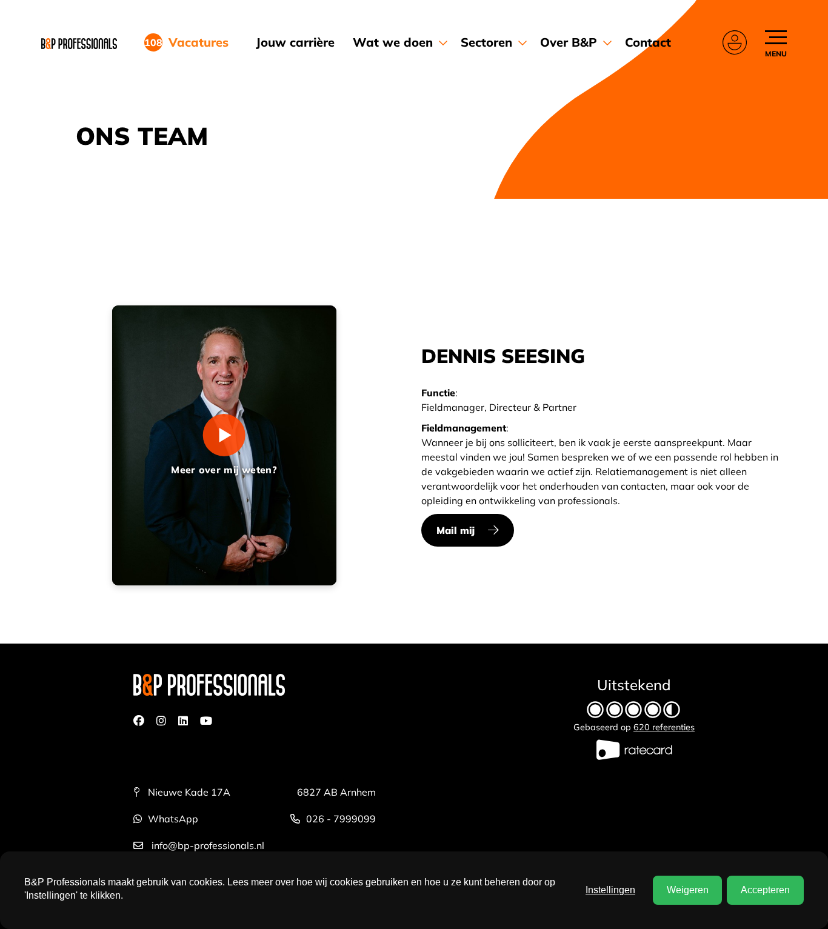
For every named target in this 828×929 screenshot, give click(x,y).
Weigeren (688, 890)
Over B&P (568, 42)
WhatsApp (173, 819)
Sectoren (486, 42)
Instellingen (610, 890)
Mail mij (455, 530)
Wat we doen (393, 42)
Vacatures (194, 42)
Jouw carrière (295, 42)
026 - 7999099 (341, 819)
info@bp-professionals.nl (206, 845)
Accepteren (765, 890)
